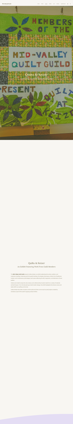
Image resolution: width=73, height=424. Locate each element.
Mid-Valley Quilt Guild (6, 3)
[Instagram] (67, 3)
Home (38, 3)
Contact (58, 3)
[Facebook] (70, 3)
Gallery (50, 3)
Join (54, 3)
